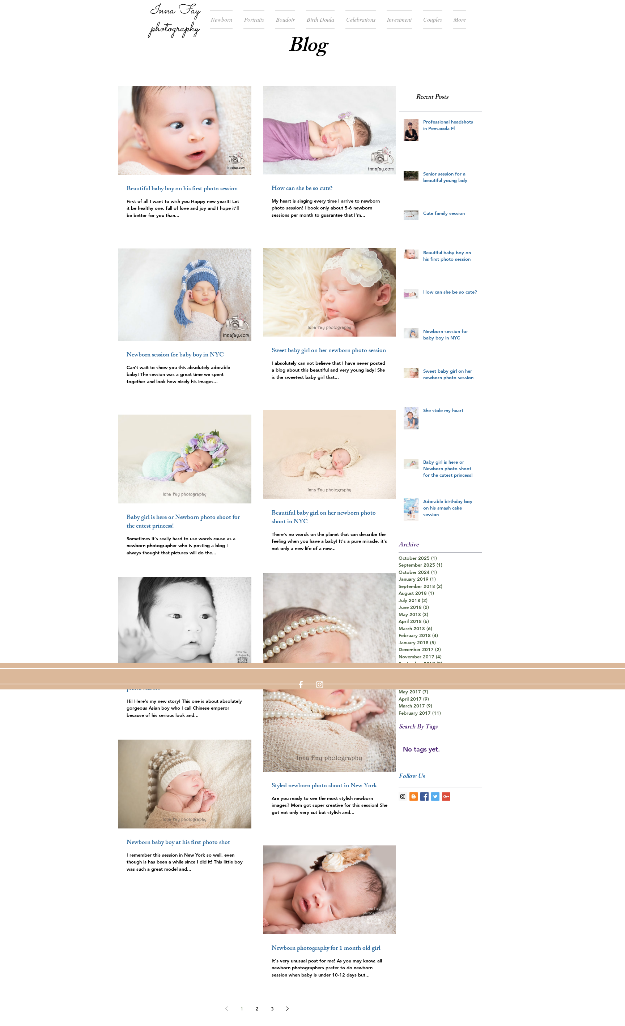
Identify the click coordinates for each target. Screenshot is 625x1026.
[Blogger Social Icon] (413, 796)
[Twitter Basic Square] (435, 796)
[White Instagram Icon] (319, 684)
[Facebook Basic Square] (424, 796)
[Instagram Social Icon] (403, 796)
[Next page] (287, 1008)
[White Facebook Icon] (301, 684)
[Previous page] (226, 1008)
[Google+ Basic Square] (446, 796)
